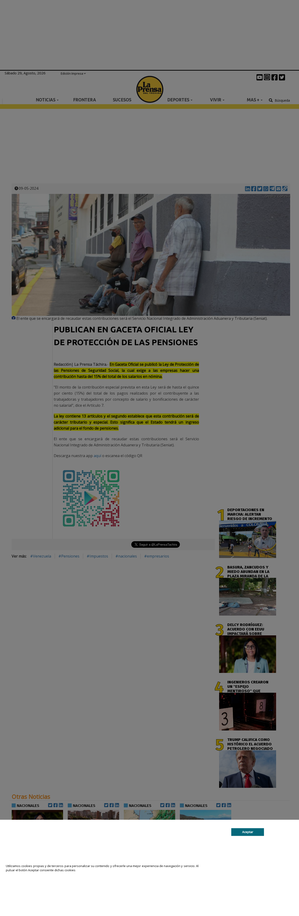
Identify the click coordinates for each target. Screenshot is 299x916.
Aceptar (247, 832)
